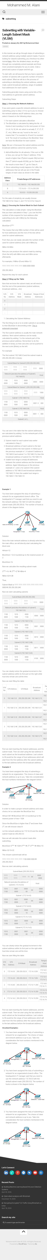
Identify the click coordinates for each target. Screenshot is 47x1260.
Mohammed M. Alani (23, 5)
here (10, 61)
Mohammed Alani (32, 43)
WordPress (22, 1244)
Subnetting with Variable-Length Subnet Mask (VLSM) (19, 34)
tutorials (5, 46)
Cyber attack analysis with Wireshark (17, 1196)
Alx (36, 1244)
